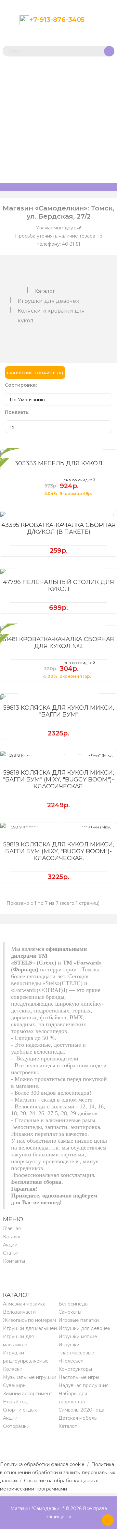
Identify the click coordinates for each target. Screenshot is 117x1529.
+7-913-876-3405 (56, 19)
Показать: (17, 412)
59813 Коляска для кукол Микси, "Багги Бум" (58, 711)
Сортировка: (21, 385)
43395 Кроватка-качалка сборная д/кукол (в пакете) (58, 528)
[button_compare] (58, 449)
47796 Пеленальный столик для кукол (58, 586)
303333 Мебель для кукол (58, 463)
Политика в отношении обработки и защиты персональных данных (57, 1472)
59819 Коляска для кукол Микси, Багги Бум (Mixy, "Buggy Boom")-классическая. (58, 851)
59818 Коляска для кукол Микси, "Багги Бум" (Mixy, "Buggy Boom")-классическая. (58, 779)
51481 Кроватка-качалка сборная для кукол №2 (58, 643)
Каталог (44, 291)
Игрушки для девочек (48, 301)
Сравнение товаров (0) (35, 373)
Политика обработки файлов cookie (42, 1464)
